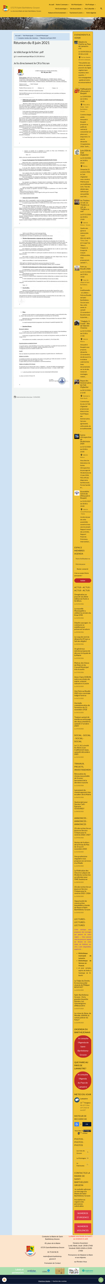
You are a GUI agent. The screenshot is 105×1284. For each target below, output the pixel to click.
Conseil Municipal (42, 35)
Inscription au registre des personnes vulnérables (79, 1203)
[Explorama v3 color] (87, 1271)
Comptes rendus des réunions (28, 38)
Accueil (51, 4)
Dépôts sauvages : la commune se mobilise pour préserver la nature (82, 626)
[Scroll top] (100, 1279)
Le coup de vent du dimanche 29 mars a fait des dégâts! (82, 639)
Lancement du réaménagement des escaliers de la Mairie (82, 792)
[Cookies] (4, 1279)
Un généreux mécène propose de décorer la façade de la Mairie (82, 652)
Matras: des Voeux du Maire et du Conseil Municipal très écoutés (81, 666)
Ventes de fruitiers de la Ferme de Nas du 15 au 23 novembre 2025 (81, 845)
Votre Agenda (91, 13)
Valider (82, 580)
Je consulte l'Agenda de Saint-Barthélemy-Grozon (83, 1046)
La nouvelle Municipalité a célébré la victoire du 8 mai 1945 (82, 612)
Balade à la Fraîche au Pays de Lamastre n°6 (84, 45)
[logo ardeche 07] (32, 1271)
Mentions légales (44, 1281)
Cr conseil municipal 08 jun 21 (25, 56)
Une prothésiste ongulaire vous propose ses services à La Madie (82, 859)
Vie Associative (75, 9)
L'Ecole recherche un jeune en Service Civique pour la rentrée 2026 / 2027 (82, 831)
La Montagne (82, 1158)
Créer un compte (79, 573)
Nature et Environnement (57, 13)
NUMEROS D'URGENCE (83, 1215)
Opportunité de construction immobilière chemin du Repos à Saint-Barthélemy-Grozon (82, 905)
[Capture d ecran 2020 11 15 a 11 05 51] (59, 1271)
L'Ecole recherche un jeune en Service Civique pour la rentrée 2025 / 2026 (82, 890)
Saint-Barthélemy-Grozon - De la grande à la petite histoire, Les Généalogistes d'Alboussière (81, 1000)
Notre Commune (62, 4)
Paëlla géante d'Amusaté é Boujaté (85, 91)
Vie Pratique (89, 4)
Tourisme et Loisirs (76, 13)
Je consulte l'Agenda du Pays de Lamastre (83, 1080)
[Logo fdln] (73, 1271)
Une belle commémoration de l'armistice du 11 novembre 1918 (82, 706)
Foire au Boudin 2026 (85, 268)
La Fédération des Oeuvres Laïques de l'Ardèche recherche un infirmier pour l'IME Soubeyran (82, 875)
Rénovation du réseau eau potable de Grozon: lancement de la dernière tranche (82, 778)
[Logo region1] (46, 1271)
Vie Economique (61, 9)
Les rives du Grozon (82, 1152)
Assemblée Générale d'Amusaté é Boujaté (85, 494)
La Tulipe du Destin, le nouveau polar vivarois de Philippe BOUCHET (82, 984)
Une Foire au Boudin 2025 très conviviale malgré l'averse (82, 693)
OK (87, 1124)
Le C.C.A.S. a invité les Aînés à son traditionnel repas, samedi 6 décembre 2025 (82, 749)
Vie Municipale (76, 4)
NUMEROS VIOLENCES (82, 1228)
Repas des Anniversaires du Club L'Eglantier (85, 384)
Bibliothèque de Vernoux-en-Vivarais (84, 963)
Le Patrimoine (82, 1164)
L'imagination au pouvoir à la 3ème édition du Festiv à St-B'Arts (81, 597)
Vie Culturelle (89, 9)
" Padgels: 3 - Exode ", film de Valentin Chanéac (85, 324)
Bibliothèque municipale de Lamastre (84, 955)
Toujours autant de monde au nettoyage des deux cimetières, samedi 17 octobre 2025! (82, 721)
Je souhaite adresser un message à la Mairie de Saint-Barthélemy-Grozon (82, 1192)
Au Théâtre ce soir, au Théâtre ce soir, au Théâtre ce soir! (85, 205)
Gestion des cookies (59, 1281)
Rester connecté (82, 569)
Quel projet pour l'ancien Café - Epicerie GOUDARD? (81, 805)
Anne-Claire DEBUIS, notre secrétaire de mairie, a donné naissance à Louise (82, 680)
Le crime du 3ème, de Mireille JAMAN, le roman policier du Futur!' (82, 1016)
